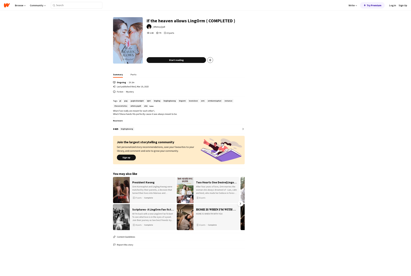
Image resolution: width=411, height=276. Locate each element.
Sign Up (403, 5)
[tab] (118, 75)
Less (151, 106)
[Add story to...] (210, 60)
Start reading (176, 60)
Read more (118, 120)
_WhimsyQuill (158, 26)
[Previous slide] (117, 203)
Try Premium (374, 5)
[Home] (7, 5)
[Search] (54, 5)
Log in (392, 5)
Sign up (126, 157)
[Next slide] (240, 203)
